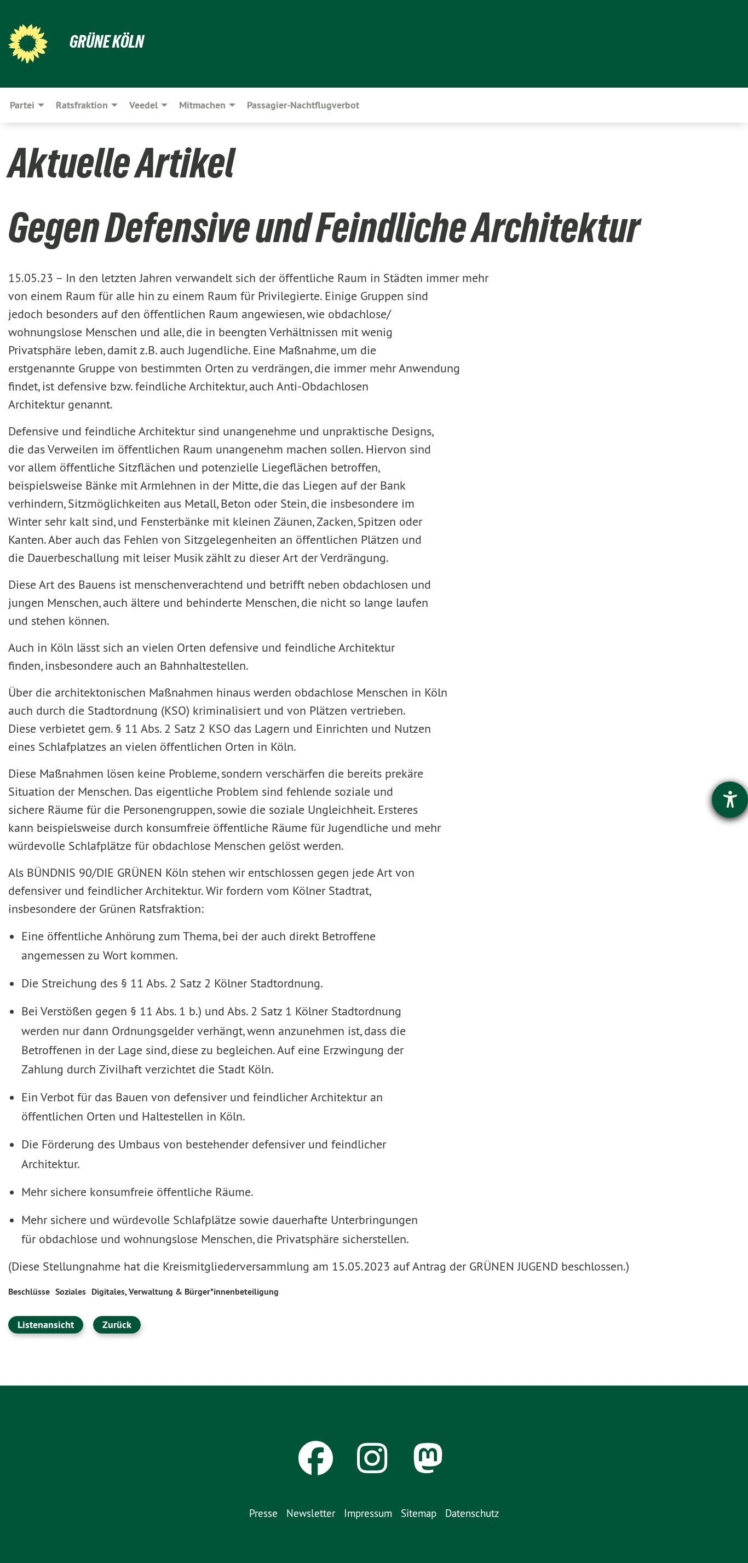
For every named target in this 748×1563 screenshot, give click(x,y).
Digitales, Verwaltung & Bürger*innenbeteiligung (185, 1291)
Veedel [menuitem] (143, 105)
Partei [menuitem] (22, 105)
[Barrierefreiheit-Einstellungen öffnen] (730, 800)
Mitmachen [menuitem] (202, 105)
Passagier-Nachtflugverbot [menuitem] (303, 105)
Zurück (116, 1324)
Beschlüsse (29, 1291)
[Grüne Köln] (28, 44)
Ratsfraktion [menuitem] (82, 105)
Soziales (70, 1291)
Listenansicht (46, 1324)
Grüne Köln (107, 41)
